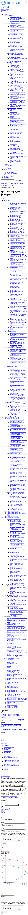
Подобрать (3, 912)
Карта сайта (7, 752)
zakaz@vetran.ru (5, 9)
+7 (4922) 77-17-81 (5, 776)
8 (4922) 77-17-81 (5, 6)
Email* (2, 822)
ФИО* (2, 828)
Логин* (2, 804)
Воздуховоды (7, 756)
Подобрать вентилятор (6, 886)
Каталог (6, 754)
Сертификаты (7, 748)
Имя (2, 893)
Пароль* (3, 806)
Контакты (6, 770)
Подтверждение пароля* (7, 825)
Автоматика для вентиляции (11, 762)
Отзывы (6, 749)
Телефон (3, 896)
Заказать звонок (5, 10)
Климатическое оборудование (11, 761)
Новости (6, 769)
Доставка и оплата (8, 768)
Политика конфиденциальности (9, 796)
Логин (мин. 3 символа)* (7, 819)
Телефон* (3, 830)
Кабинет (3, 739)
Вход (2, 741)
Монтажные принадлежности (11, 765)
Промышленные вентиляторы (11, 758)
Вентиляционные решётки (10, 764)
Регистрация (4, 743)
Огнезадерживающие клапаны (11, 760)
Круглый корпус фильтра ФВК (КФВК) (13, 729)
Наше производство (9, 747)
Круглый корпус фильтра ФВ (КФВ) (12, 720)
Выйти (2, 740)
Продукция (3, 198)
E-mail (2, 899)
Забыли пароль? (5, 809)
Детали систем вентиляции (10, 757)
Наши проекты (7, 751)
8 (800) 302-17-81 (5, 7)
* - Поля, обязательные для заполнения (10, 831)
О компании (7, 745)
